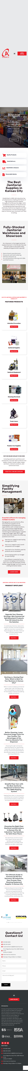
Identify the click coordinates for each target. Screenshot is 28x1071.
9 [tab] (18, 922)
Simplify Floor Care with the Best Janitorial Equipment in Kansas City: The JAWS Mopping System (14, 787)
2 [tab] (8, 922)
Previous (3, 273)
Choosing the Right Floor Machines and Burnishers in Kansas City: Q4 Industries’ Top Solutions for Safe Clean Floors (14, 830)
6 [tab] (14, 922)
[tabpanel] (7, 917)
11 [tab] (21, 922)
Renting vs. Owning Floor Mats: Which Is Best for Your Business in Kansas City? (14, 680)
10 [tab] (19, 922)
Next (24, 273)
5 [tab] (12, 922)
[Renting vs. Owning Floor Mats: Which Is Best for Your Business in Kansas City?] (14, 659)
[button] (14, 53)
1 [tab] (7, 922)
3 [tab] (9, 922)
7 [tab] (15, 922)
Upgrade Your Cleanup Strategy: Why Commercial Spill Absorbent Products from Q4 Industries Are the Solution (14, 618)
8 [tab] (17, 922)
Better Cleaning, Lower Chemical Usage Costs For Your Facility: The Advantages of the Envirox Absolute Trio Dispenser (14, 737)
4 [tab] (11, 922)
